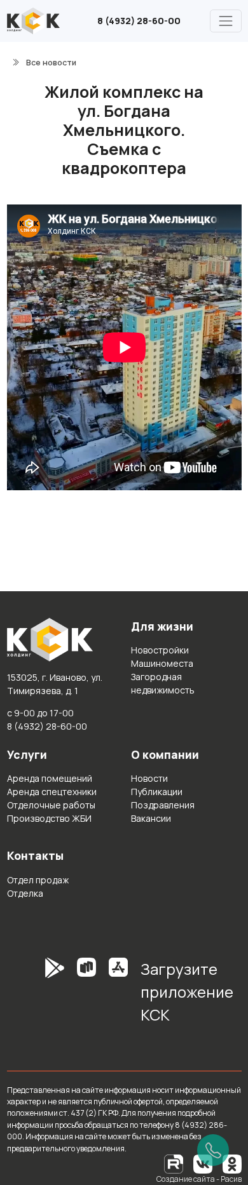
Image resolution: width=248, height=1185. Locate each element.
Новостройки (160, 650)
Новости (149, 778)
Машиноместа (162, 663)
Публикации (157, 792)
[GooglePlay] (35, 996)
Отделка (25, 893)
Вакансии (151, 818)
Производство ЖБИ (49, 818)
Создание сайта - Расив (199, 1179)
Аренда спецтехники (52, 792)
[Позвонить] (213, 1150)
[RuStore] (86, 996)
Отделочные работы (51, 805)
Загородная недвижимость (163, 683)
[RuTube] (174, 1163)
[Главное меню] (225, 21)
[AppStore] (118, 996)
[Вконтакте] (202, 1163)
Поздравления (163, 805)
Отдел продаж (38, 880)
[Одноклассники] (232, 1163)
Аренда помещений (49, 778)
